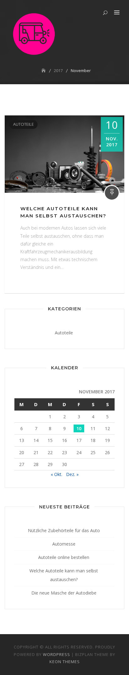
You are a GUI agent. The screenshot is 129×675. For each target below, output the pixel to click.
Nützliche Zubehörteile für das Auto (64, 530)
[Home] (44, 70)
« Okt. (56, 474)
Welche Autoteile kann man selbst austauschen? (63, 575)
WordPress (56, 654)
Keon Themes (64, 661)
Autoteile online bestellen (63, 557)
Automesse (63, 544)
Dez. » (72, 474)
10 (78, 428)
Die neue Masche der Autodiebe (63, 593)
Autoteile (23, 124)
